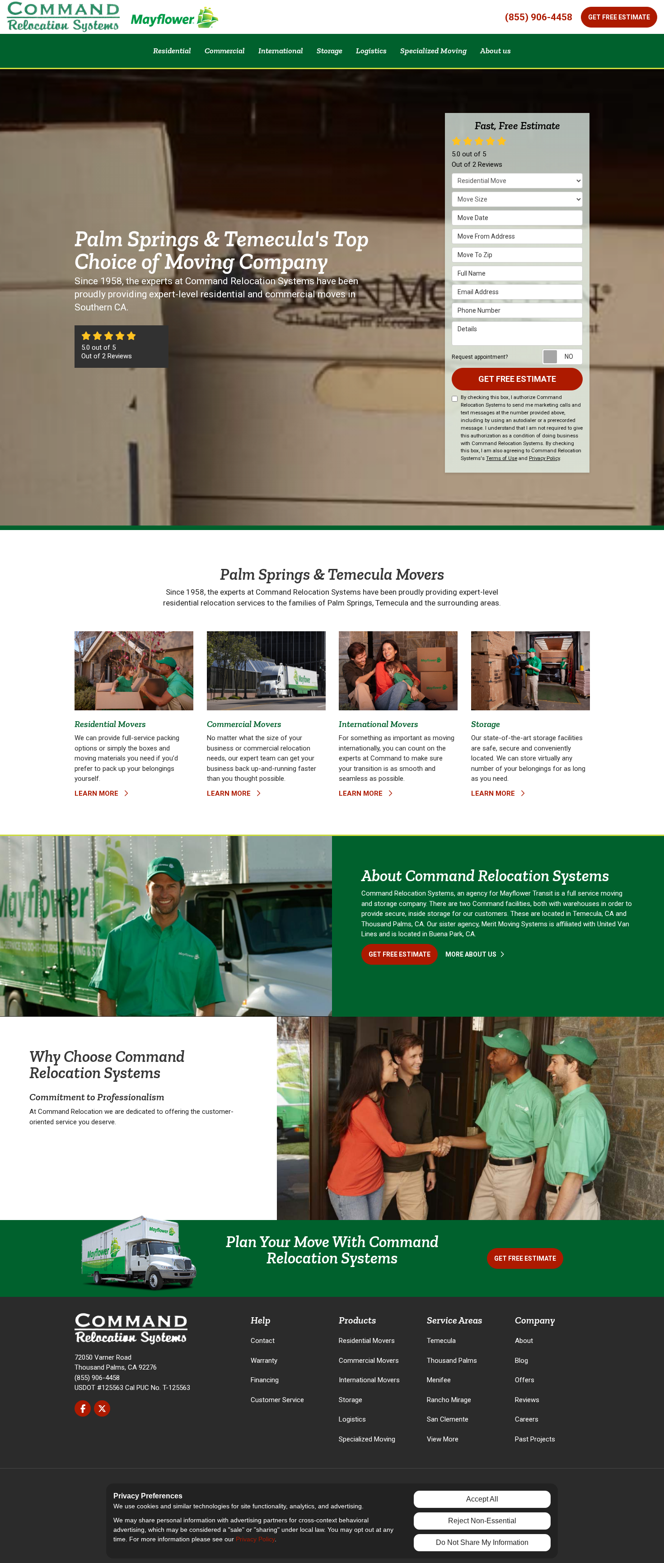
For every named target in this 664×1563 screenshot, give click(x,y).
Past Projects (535, 1439)
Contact (263, 1341)
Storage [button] (329, 51)
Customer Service (277, 1400)
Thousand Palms (452, 1360)
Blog (521, 1360)
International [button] (280, 51)
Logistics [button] (371, 51)
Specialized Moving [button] (433, 51)
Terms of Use (501, 458)
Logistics (352, 1419)
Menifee (439, 1380)
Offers (524, 1380)
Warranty (264, 1360)
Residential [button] (172, 51)
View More (442, 1439)
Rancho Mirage (449, 1400)
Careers (526, 1419)
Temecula (441, 1341)
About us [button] (495, 51)
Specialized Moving (367, 1439)
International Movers (369, 1380)
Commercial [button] (225, 51)
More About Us (471, 954)
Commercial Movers (369, 1360)
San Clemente (447, 1419)
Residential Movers (367, 1341)
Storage (350, 1400)
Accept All (482, 1499)
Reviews (527, 1400)
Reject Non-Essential (482, 1521)
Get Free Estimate (619, 17)
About (524, 1341)
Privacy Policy (544, 458)
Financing (265, 1380)
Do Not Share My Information (482, 1542)
